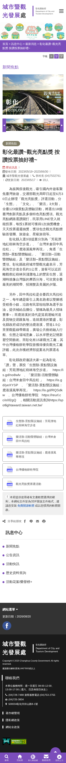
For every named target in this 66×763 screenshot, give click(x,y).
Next (62, 125)
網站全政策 (13, 727)
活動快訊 (12, 564)
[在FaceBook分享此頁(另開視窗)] (25, 521)
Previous (4, 125)
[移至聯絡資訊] (46, 758)
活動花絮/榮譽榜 (19, 582)
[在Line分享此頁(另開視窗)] (31, 521)
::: (4, 532)
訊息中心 (16, 43)
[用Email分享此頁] (37, 521)
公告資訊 (12, 555)
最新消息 (31, 43)
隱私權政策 (13, 720)
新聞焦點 (12, 546)
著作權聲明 (13, 713)
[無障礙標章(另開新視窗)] (18, 741)
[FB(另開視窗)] (6, 625)
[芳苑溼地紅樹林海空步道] (33, 125)
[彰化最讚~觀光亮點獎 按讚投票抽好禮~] (13, 125)
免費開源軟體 (25, 505)
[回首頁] (20, 758)
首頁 (5, 43)
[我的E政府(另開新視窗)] (6, 742)
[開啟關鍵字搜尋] (7, 758)
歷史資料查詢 (16, 573)
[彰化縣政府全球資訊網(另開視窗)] (33, 758)
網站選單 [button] (9, 609)
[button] (61, 11)
